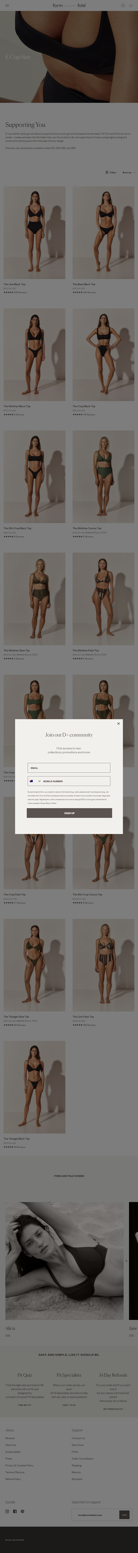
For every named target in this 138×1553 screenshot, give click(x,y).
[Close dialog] (118, 723)
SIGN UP (69, 813)
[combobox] (35, 781)
